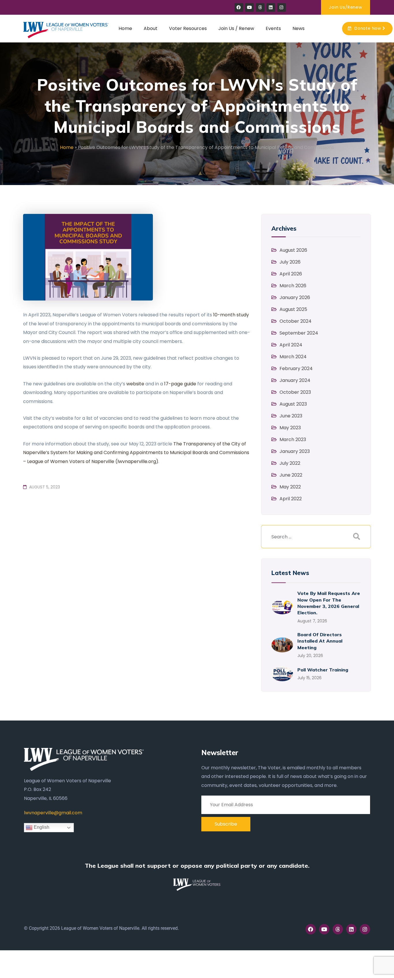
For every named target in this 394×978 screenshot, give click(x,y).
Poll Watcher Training (322, 670)
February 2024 (296, 368)
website (135, 383)
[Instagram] (281, 7)
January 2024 (294, 380)
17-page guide (180, 383)
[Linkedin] (271, 7)
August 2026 (293, 250)
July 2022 (289, 463)
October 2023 (295, 392)
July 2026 (290, 262)
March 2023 (292, 439)
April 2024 (290, 344)
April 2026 (290, 273)
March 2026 (292, 285)
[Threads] (260, 7)
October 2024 (295, 321)
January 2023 (294, 451)
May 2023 (290, 427)
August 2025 (293, 309)
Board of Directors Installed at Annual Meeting (319, 641)
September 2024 (298, 333)
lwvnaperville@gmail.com (53, 812)
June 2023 (290, 416)
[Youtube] (249, 7)
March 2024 (293, 356)
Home (67, 147)
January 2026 (294, 297)
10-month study (231, 314)
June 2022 (290, 475)
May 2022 (290, 487)
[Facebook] (238, 7)
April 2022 (290, 498)
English (41, 827)
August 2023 (293, 404)
